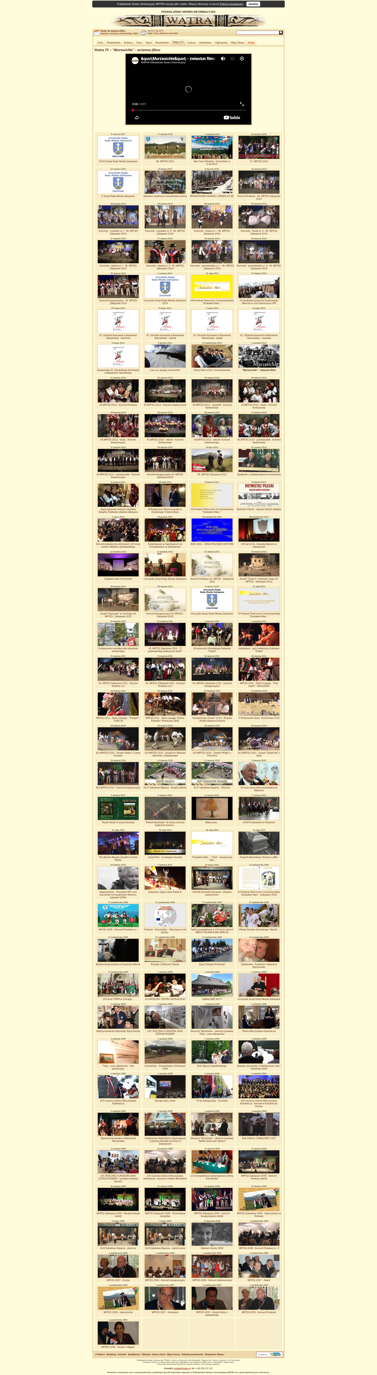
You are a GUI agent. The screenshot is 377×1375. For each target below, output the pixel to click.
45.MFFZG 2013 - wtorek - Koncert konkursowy (165, 441)
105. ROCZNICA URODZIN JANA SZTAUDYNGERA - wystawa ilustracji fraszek (118, 1178)
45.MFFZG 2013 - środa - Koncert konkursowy (259, 406)
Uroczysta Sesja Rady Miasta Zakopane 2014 (165, 302)
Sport (149, 42)
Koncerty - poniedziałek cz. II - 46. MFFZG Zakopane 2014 (259, 267)
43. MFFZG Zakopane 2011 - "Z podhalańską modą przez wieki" (165, 650)
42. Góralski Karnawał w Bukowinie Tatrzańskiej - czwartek (259, 336)
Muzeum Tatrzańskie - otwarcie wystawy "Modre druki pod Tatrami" (212, 1139)
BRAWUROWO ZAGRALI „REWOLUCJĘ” (212, 196)
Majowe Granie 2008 (212, 1248)
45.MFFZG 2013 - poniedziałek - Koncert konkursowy (259, 441)
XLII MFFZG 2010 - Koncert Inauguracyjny (118, 787)
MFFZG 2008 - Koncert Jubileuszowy (212, 1280)
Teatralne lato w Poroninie (118, 579)
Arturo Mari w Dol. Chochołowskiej (212, 370)
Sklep (251, 42)
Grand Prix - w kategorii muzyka (165, 857)
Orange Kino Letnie (165, 1100)
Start (100, 42)
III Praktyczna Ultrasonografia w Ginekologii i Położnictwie (165, 510)
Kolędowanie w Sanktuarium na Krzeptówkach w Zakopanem (165, 545)
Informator (205, 42)
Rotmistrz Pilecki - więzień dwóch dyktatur (259, 509)
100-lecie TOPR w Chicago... (118, 999)
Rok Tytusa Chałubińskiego (212, 1066)
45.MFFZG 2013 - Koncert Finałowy (118, 405)
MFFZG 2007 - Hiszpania (165, 1312)
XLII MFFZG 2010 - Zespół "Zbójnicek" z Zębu (259, 754)
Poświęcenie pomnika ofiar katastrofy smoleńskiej (118, 650)
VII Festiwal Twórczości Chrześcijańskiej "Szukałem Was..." (212, 510)
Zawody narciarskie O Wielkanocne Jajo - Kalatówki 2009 (259, 1067)
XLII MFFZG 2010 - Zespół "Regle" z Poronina (212, 754)
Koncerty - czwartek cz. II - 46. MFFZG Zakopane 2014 (165, 232)
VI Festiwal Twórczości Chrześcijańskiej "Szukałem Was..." (259, 615)
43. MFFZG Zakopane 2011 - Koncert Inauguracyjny (212, 684)
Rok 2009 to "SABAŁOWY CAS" (259, 1138)
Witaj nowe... (212, 822)
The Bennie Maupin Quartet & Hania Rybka (118, 858)
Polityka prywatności (192, 1354)
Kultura (128, 42)
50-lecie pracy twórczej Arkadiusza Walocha (259, 789)
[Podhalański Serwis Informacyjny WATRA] (188, 26)
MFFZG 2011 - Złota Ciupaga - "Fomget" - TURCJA (118, 719)
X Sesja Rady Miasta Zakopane (118, 196)
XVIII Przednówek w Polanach (259, 822)
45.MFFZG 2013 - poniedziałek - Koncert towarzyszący (118, 476)
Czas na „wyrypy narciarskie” (165, 370)
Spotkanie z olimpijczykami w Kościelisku (259, 474)
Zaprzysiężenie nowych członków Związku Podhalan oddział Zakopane (118, 510)
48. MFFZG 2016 (165, 161)
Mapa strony (173, 1354)
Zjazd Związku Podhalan (212, 964)
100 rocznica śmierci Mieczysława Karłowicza (118, 1102)
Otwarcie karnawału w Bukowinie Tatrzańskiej (118, 1139)
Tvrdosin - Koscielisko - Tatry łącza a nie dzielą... (165, 931)
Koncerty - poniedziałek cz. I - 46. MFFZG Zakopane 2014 (212, 267)
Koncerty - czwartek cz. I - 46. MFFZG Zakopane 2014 (118, 232)
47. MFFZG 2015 (259, 161)
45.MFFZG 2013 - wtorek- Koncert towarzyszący (212, 441)
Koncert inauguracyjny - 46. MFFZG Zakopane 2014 (118, 302)
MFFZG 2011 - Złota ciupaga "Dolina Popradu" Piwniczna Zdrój (165, 719)
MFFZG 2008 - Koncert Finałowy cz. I (118, 929)
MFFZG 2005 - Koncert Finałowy (259, 1312)
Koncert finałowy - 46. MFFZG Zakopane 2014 (259, 197)
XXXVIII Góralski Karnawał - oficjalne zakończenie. (212, 893)
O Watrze (100, 1354)
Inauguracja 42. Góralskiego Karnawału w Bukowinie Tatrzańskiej (118, 371)
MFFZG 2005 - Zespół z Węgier (118, 1347)
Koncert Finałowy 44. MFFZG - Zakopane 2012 (212, 580)
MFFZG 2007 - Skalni (259, 1280)
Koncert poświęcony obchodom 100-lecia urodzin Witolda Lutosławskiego (118, 545)
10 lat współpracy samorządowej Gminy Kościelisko (212, 1177)
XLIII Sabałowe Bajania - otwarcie (118, 1248)
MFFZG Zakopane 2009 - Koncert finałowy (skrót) (259, 1177)
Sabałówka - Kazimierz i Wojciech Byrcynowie (259, 965)
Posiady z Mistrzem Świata (165, 964)
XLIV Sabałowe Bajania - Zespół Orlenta (165, 787)
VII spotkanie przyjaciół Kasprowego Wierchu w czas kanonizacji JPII (259, 302)
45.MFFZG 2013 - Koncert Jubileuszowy (165, 405)
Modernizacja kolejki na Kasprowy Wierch (118, 964)
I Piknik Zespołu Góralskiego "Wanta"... (259, 929)
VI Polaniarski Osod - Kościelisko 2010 (259, 718)
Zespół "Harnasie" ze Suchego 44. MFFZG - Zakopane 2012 (118, 615)
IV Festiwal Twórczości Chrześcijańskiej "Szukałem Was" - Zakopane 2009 (259, 893)
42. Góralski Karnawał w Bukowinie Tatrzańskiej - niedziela (118, 336)
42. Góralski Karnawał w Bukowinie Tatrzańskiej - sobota (165, 336)
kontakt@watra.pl (182, 1368)
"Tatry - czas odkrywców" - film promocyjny (118, 1067)
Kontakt (122, 1354)
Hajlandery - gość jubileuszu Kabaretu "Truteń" (259, 650)
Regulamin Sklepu (214, 1354)
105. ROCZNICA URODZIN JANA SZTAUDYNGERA (165, 1032)
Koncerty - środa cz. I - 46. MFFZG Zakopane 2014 (212, 232)
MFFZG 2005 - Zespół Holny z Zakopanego (212, 1313)
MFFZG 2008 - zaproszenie (118, 1312)
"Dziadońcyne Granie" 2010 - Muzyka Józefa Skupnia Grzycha (212, 719)
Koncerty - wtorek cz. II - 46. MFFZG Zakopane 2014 (165, 267)
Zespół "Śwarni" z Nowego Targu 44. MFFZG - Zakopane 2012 (259, 580)
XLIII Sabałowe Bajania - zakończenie (165, 1248)
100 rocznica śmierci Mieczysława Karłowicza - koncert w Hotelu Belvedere (165, 1177)
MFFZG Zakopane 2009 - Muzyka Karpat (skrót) (118, 1215)
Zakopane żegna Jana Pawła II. (165, 892)
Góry (139, 42)
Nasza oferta (158, 1354)
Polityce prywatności (231, 4)
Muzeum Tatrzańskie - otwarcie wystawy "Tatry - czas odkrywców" (212, 1032)
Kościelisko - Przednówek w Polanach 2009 (165, 1067)
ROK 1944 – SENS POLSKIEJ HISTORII (212, 544)
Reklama (146, 1354)
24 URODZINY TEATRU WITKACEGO (165, 999)
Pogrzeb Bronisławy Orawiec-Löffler (259, 857)
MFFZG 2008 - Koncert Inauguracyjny (165, 1280)
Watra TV (178, 42)
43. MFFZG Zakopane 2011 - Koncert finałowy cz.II (165, 684)
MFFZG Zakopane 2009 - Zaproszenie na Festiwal (259, 1215)
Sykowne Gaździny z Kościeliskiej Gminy (165, 196)
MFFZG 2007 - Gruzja (118, 1280)
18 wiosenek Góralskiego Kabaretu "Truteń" (212, 650)
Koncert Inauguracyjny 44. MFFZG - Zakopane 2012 (165, 615)
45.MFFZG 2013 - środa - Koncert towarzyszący (118, 441)
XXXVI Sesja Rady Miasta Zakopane (118, 161)
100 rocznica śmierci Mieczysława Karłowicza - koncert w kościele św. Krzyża (259, 1103)
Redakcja (111, 1354)
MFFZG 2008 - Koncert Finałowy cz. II (259, 1248)
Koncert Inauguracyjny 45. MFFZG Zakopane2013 (165, 476)
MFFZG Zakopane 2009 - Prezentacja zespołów (165, 1215)
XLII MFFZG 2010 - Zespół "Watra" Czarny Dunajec (118, 754)
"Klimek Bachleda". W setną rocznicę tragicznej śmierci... (165, 824)
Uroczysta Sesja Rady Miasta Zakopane (165, 579)
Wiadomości (113, 42)
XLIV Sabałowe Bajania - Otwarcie (212, 787)
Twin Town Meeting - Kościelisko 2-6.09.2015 (212, 163)
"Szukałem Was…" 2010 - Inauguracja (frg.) (212, 858)
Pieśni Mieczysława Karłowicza (259, 1031)
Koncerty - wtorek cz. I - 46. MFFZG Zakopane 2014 (118, 267)
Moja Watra (237, 42)
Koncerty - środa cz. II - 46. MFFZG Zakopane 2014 (259, 232)
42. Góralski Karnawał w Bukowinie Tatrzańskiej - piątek (212, 336)
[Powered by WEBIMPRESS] (269, 1356)
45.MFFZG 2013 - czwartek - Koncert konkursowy (212, 406)
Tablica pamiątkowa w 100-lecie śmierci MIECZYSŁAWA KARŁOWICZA (212, 931)
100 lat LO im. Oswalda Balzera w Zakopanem (259, 545)
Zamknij (253, 4)
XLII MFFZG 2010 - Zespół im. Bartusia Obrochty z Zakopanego (165, 754)
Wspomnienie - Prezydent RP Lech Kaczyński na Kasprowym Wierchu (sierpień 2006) (118, 895)
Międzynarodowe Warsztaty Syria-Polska (118, 1031)
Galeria (192, 42)
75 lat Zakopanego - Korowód (212, 1100)
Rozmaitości (162, 42)
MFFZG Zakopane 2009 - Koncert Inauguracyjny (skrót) (212, 1215)
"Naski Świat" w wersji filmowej (118, 822)
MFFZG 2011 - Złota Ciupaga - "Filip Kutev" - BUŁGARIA (259, 684)
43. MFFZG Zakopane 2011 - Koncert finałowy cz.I (118, 684)
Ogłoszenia (221, 42)
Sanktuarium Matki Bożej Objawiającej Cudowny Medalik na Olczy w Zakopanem (165, 1141)
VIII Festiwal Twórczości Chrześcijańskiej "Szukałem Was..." (212, 302)
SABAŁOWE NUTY (212, 999)
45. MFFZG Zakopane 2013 (212, 474)
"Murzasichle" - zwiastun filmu (259, 370)
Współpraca (134, 1354)
